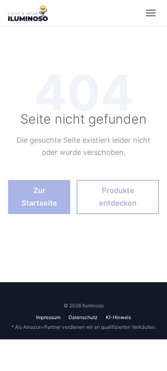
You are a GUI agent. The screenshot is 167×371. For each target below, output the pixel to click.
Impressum (48, 317)
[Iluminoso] (28, 13)
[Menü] (151, 12)
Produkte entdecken (118, 196)
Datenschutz (83, 317)
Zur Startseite (39, 196)
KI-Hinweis (118, 317)
